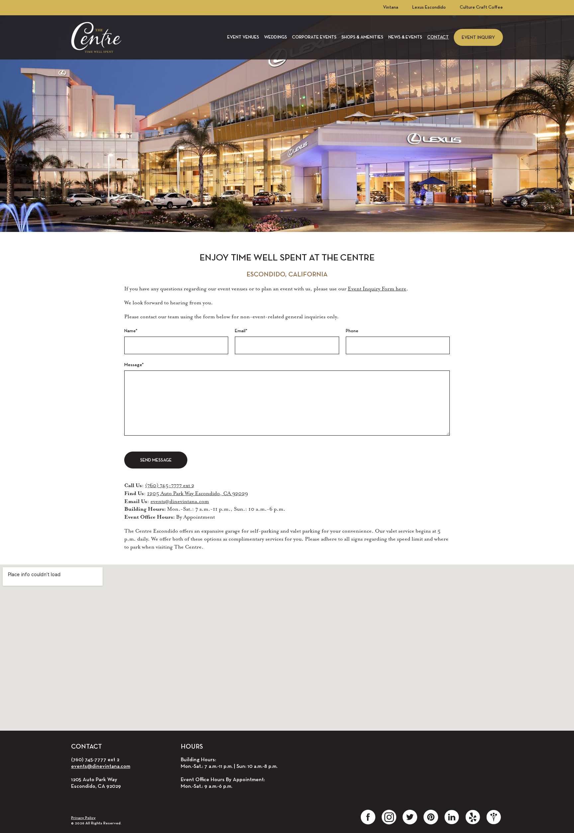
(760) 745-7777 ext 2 (169, 485)
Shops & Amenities (362, 37)
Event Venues (243, 37)
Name (131, 331)
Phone (352, 331)
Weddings (275, 37)
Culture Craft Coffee (481, 7)
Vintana (390, 7)
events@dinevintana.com (179, 501)
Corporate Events (314, 37)
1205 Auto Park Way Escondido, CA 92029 (197, 493)
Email (241, 331)
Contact (438, 37)
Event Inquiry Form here (377, 288)
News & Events (405, 37)
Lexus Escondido (429, 7)
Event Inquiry (478, 38)
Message (134, 365)
